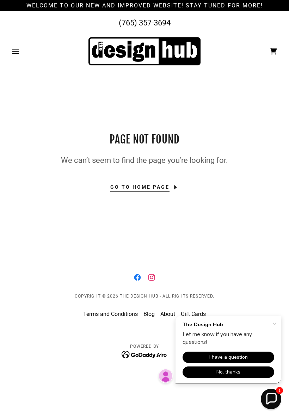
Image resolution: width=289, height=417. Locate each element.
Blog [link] (149, 314)
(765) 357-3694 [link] (145, 22)
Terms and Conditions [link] (110, 314)
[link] (144, 51)
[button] (28, 51)
